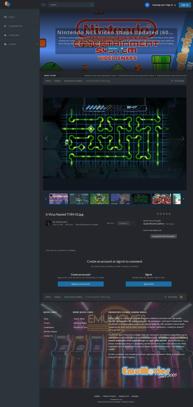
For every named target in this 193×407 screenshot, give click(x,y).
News (46, 319)
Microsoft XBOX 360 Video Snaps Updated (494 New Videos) (120, 75)
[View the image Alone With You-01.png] (58, 199)
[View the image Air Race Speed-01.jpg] (79, 199)
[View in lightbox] (114, 138)
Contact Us (48, 336)
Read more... (113, 48)
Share (111, 223)
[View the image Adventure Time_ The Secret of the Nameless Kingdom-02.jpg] (99, 199)
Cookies (135, 396)
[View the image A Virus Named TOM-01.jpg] (141, 199)
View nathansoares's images (86, 224)
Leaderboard (49, 327)
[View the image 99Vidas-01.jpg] (161, 199)
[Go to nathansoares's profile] (48, 223)
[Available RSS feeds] (181, 297)
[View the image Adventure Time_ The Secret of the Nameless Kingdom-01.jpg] (120, 199)
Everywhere (54, 4)
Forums (47, 323)
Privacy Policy (109, 396)
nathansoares (61, 222)
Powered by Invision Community (108, 402)
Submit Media (79, 319)
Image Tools (176, 186)
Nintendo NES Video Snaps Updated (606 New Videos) (84, 75)
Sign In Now (148, 284)
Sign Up (184, 5)
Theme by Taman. (128, 402)
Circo (188, 68)
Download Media (80, 323)
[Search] (91, 4)
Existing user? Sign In (163, 5)
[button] (184, 41)
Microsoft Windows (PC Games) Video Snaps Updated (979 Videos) (161, 75)
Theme (97, 396)
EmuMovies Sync (81, 327)
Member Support (50, 332)
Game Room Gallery (153, 223)
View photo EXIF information (163, 236)
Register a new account (81, 284)
